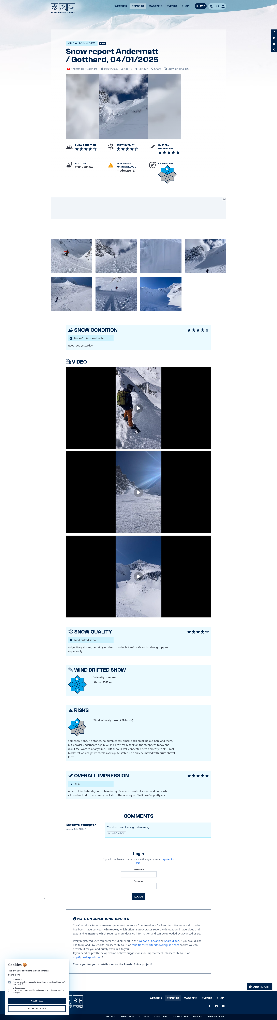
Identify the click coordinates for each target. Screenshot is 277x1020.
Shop (185, 6)
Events (172, 6)
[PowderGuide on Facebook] (274, 32)
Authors (144, 1017)
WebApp (144, 941)
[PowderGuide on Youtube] (274, 44)
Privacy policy (215, 1017)
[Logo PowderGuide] (63, 8)
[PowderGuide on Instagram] (274, 38)
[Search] (217, 6)
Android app (171, 941)
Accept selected (37, 1008)
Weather (121, 6)
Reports (138, 6)
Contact (110, 1017)
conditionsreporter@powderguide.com (155, 945)
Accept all (37, 1000)
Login (138, 896)
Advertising (161, 1017)
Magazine (155, 6)
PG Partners (127, 1017)
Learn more (14, 974)
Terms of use (180, 1017)
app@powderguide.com (87, 957)
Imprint (197, 1017)
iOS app (155, 941)
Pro (102, 43)
